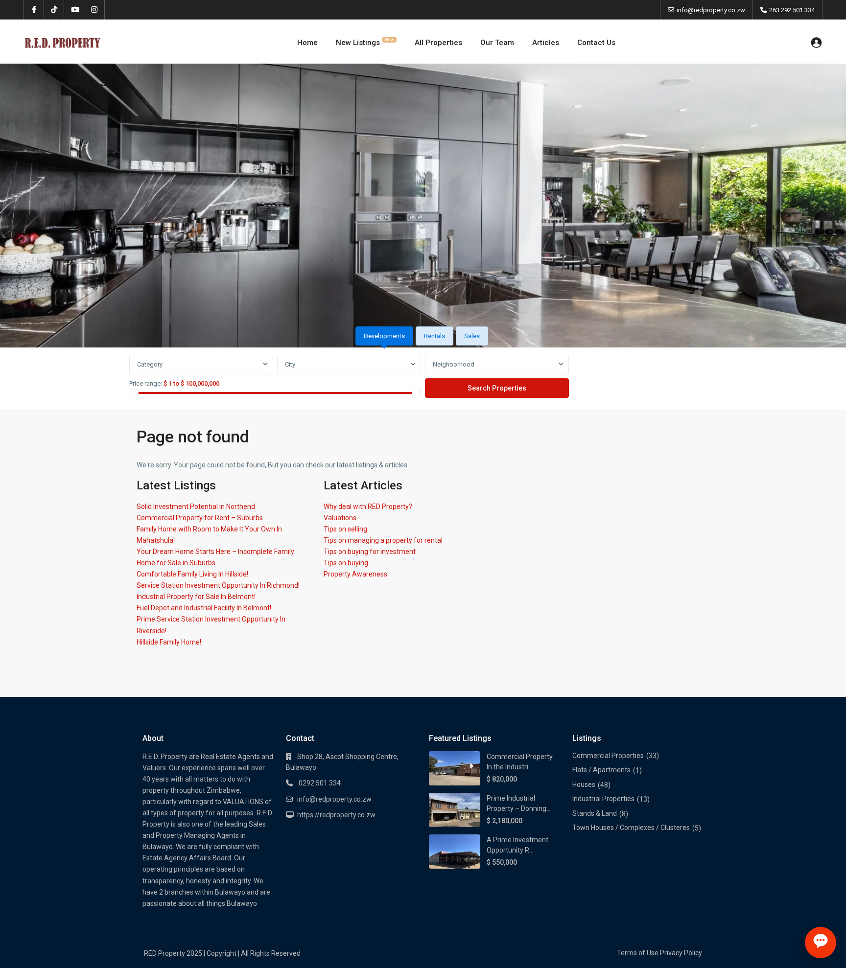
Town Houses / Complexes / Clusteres (631, 827)
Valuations (340, 518)
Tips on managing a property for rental (383, 540)
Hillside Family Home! (169, 642)
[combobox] (201, 364)
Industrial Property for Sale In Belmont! (196, 596)
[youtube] (74, 10)
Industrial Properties (603, 799)
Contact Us (596, 42)
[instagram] (94, 10)
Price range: (145, 383)
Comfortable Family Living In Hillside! (192, 574)
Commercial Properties (608, 756)
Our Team (497, 42)
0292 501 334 (319, 783)
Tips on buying (346, 563)
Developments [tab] (384, 336)
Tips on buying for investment (370, 551)
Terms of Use (637, 953)
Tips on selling (345, 529)
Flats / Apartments (601, 770)
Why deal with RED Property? (368, 506)
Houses (583, 784)
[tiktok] (54, 10)
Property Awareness (355, 574)
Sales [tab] (472, 336)
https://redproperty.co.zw (336, 815)
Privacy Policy (681, 953)
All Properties (438, 42)
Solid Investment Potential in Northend (196, 506)
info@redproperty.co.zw (334, 799)
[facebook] (34, 10)
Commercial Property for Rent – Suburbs (200, 518)
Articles (545, 42)
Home (307, 42)
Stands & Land (594, 813)
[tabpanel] (423, 377)
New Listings (365, 42)
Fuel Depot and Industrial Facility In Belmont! (204, 608)
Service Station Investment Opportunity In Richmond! (218, 585)
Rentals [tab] (434, 336)
